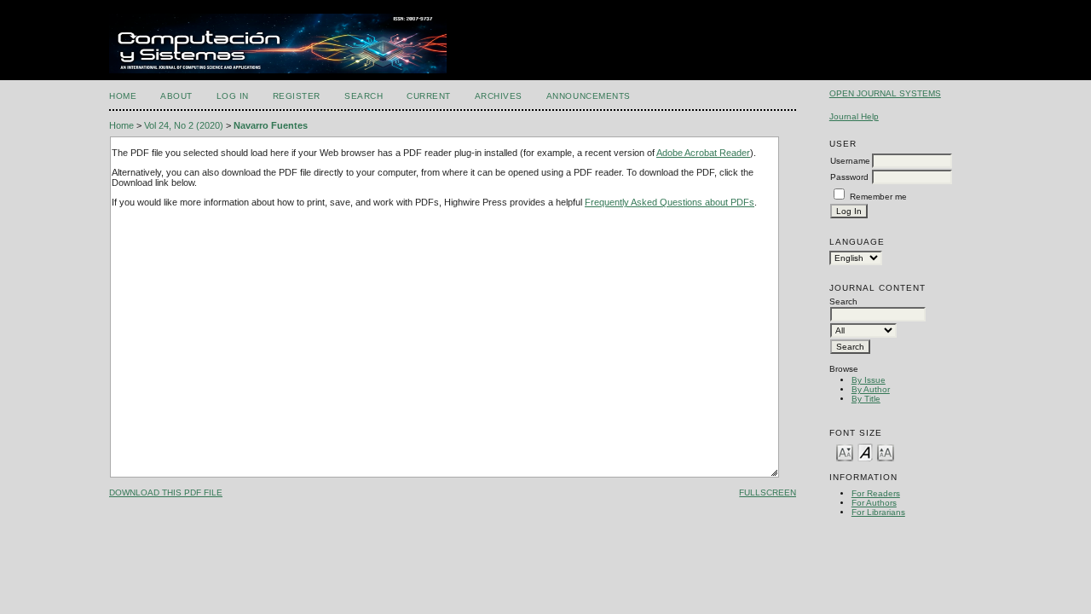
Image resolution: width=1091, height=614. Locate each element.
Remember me (878, 196)
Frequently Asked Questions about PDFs (669, 202)
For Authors (874, 502)
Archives (498, 96)
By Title (865, 398)
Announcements (588, 96)
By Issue (868, 380)
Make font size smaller (844, 451)
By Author (870, 389)
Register (296, 96)
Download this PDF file (165, 492)
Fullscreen (767, 492)
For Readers (875, 493)
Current (429, 96)
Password (849, 177)
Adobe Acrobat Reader (703, 153)
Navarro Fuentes (271, 125)
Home (122, 96)
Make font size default (865, 451)
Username (850, 160)
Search (363, 96)
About (176, 96)
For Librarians (878, 512)
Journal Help (854, 116)
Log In (232, 96)
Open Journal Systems (885, 93)
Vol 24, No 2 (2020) (183, 125)
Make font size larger (885, 451)
